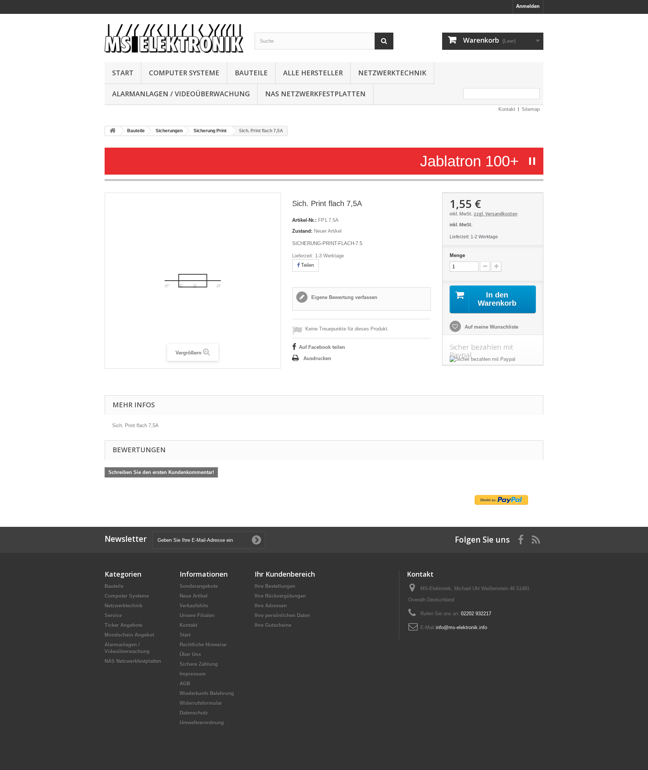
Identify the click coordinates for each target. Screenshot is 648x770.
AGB (185, 683)
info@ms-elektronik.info (461, 627)
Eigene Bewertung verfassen (343, 297)
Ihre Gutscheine (273, 625)
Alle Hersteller (313, 72)
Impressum (193, 674)
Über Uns (190, 654)
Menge (457, 255)
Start (123, 72)
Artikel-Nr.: (304, 220)
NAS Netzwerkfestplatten (315, 93)
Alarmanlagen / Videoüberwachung (181, 93)
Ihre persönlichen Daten (282, 615)
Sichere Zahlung (199, 664)
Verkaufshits (194, 606)
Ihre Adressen (271, 606)
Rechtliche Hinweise (203, 644)
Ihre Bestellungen (275, 586)
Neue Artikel (194, 596)
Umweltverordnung (202, 722)
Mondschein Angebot (129, 635)
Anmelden (528, 6)
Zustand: (302, 231)
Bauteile (251, 72)
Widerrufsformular (201, 703)
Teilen (307, 265)
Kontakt (506, 109)
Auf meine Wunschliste (490, 327)
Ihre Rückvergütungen (280, 596)
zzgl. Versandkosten (496, 214)
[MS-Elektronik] (174, 36)
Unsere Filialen (197, 615)
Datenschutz (194, 713)
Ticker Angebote (123, 625)
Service (113, 615)
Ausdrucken (317, 358)
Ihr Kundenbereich (285, 574)
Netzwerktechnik (392, 72)
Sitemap (531, 109)
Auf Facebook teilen (322, 347)
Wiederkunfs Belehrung (207, 693)
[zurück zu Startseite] (112, 131)
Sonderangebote (199, 586)
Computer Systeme (184, 72)
